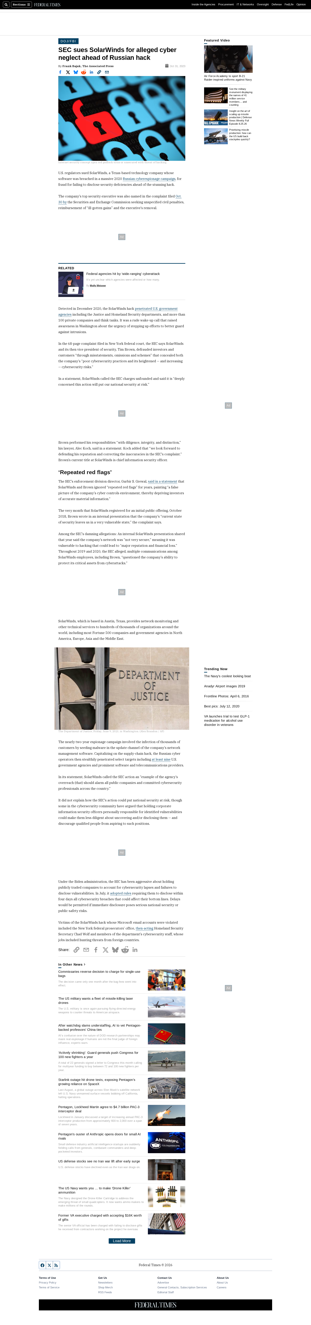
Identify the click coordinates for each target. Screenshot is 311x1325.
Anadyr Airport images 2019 (224, 686)
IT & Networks (245, 4)
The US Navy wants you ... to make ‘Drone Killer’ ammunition (94, 1190)
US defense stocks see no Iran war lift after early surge (99, 1161)
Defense (277, 4)
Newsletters (105, 1282)
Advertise (163, 1282)
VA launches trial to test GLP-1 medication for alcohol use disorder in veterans (227, 721)
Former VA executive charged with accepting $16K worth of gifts (100, 1217)
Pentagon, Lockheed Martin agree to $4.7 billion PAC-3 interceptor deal (98, 1109)
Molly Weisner (98, 285)
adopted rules (120, 893)
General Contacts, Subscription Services (182, 1287)
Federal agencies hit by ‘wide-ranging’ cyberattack (123, 274)
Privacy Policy (47, 1282)
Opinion (301, 4)
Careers (221, 1287)
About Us (222, 1282)
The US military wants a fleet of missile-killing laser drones (95, 1001)
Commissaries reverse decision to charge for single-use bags (99, 974)
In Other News (70, 964)
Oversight (263, 4)
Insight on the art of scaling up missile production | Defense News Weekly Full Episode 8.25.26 (240, 117)
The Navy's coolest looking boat (227, 676)
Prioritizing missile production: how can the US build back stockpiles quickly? (240, 134)
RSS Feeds (105, 1292)
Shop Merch (105, 1287)
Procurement (226, 4)
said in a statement (162, 481)
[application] (228, 59)
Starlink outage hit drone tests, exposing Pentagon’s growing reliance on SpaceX (96, 1082)
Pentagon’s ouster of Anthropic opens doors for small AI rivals (99, 1136)
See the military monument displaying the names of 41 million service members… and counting (240, 97)
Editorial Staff (165, 1292)
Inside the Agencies (203, 4)
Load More (122, 1241)
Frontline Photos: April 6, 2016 (226, 696)
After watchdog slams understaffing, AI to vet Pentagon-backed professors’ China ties (99, 1027)
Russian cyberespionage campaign (149, 179)
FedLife (289, 4)
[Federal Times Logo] (47, 4)
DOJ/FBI (68, 41)
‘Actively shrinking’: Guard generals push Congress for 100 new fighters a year (98, 1055)
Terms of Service (49, 1287)
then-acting (144, 928)
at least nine (161, 759)
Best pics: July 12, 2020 (221, 706)
